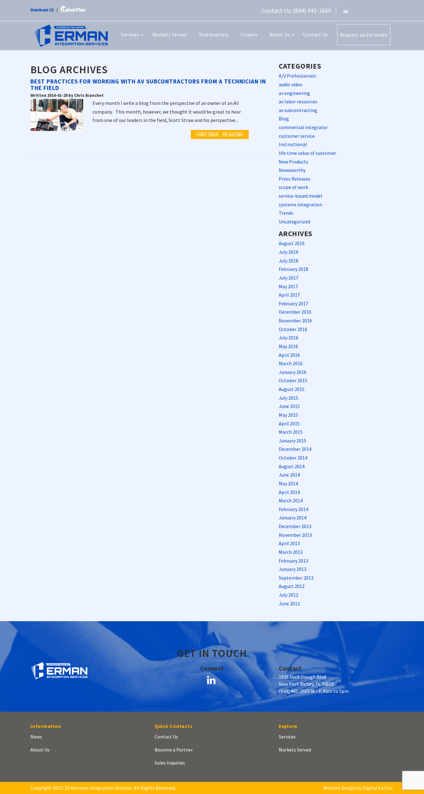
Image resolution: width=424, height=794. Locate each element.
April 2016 (289, 355)
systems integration (300, 204)
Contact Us (315, 34)
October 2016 (293, 329)
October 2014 (293, 458)
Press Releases (294, 179)
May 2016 (288, 346)
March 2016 (291, 363)
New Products (293, 162)
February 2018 (293, 269)
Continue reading (219, 134)
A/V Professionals (297, 76)
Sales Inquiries (170, 763)
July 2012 (288, 595)
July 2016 (288, 337)
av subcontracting (298, 110)
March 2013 (291, 552)
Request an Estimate (364, 35)
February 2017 (293, 303)
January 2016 (292, 372)
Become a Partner (174, 750)
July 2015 (288, 398)
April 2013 (289, 543)
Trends (286, 213)
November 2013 (295, 535)
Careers (249, 34)
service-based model (300, 196)
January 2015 (292, 440)
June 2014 (289, 475)
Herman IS (42, 10)
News (36, 736)
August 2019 (291, 243)
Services (131, 34)
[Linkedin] (346, 11)
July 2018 (288, 261)
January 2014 (292, 517)
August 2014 (291, 466)
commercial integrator (303, 127)
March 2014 (291, 500)
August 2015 (291, 389)
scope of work (293, 187)
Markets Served (169, 34)
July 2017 (288, 278)
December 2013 (295, 526)
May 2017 (288, 286)
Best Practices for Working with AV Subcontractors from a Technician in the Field (148, 85)
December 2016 (295, 312)
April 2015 (289, 423)
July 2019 (288, 252)
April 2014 (289, 492)
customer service (297, 136)
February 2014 (293, 509)
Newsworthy (292, 170)
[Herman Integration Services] (71, 35)
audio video (290, 84)
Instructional (293, 144)
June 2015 (289, 406)
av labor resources (298, 101)
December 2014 (295, 449)
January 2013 (292, 569)
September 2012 (296, 578)
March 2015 (291, 432)
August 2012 (291, 586)
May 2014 (288, 483)
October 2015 (293, 380)
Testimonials (214, 34)
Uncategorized (294, 221)
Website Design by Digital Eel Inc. (358, 788)
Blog (284, 118)
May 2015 (288, 415)
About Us (280, 34)
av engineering (294, 93)
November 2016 (295, 320)
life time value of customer (307, 153)
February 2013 (293, 561)
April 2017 (289, 295)
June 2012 (289, 603)
